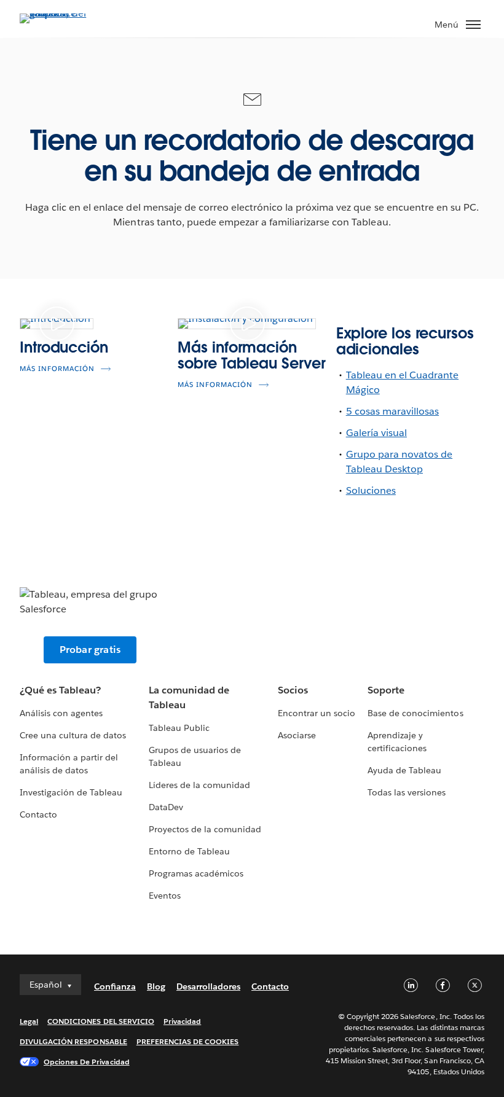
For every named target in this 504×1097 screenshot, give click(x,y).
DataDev (166, 807)
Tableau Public (179, 727)
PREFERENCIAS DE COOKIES (187, 1041)
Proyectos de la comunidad (205, 829)
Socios (293, 690)
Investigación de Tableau (71, 792)
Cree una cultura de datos (73, 735)
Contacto (38, 814)
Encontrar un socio (316, 713)
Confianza (115, 986)
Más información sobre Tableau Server (251, 355)
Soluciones (371, 490)
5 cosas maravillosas (392, 411)
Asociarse (297, 735)
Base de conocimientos (415, 713)
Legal (29, 1021)
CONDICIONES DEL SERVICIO (100, 1021)
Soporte (386, 690)
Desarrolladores (208, 986)
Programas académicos (196, 873)
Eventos (165, 895)
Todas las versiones (407, 792)
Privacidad (182, 1021)
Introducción (64, 347)
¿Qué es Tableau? (60, 690)
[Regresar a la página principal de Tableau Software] (63, 13)
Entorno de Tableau (189, 851)
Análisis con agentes (61, 713)
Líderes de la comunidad (199, 785)
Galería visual (376, 432)
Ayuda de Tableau (404, 770)
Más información (57, 368)
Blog (156, 986)
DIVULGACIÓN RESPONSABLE (73, 1041)
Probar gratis (90, 649)
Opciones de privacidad (87, 1061)
